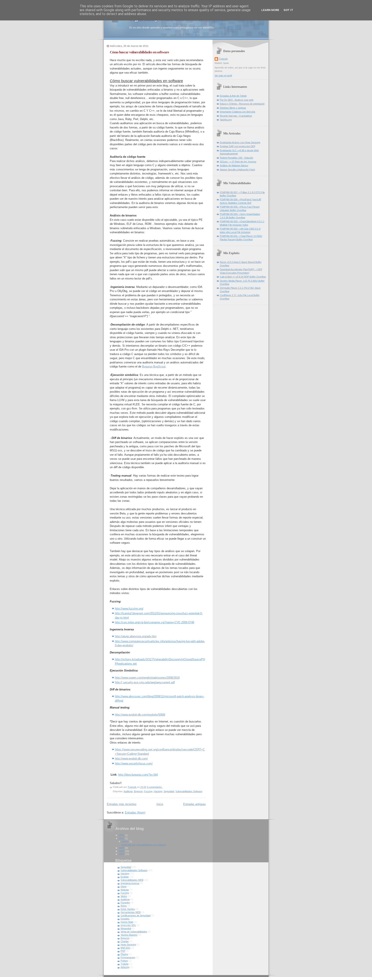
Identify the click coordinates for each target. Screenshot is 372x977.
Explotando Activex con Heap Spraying (240, 142)
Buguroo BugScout (154, 366)
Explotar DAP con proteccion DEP (237, 146)
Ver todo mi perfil (223, 75)
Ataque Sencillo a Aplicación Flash (237, 169)
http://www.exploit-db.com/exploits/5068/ (140, 714)
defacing (125, 967)
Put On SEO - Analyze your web (236, 100)
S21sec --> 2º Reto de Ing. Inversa (238, 161)
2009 (122, 848)
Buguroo (138, 791)
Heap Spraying (128, 944)
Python (124, 960)
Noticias (125, 889)
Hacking (158, 791)
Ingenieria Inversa (130, 883)
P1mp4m (125, 902)
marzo (125, 841)
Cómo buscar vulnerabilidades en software (139, 52)
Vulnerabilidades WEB (132, 880)
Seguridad (169, 791)
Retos (124, 905)
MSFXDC (125, 947)
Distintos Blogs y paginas (233, 107)
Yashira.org (226, 119)
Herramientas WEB (131, 912)
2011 (122, 838)
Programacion (128, 957)
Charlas (125, 941)
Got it (288, 10)
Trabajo (125, 964)
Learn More (270, 10)
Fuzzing (148, 791)
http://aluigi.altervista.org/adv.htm (136, 636)
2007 (122, 854)
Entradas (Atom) (135, 812)
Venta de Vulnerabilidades (134, 931)
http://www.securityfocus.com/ (134, 763)
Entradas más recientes (121, 804)
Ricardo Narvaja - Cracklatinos (236, 115)
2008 (122, 851)
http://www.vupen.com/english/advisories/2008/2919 (147, 677)
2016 (122, 835)
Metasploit (126, 928)
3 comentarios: (155, 787)
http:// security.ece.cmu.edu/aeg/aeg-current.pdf (145, 682)
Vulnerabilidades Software (188, 791)
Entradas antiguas (194, 804)
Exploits (125, 876)
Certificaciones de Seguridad (135, 915)
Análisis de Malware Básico (234, 165)
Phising (124, 954)
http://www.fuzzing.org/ (129, 608)
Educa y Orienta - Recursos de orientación (242, 103)
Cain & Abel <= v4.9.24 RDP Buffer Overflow (243, 276)
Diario (124, 886)
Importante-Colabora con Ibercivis (237, 111)
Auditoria (128, 791)
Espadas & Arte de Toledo (233, 95)
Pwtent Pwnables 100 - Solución (236, 157)
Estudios (125, 918)
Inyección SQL (128, 925)
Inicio (160, 804)
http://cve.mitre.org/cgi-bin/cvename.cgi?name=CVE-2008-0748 (154, 622)
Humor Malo (127, 922)
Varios (124, 896)
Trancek (223, 58)
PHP (123, 951)
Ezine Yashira (128, 909)
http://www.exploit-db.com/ (131, 758)
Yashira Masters (129, 935)
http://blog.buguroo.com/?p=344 (138, 774)
